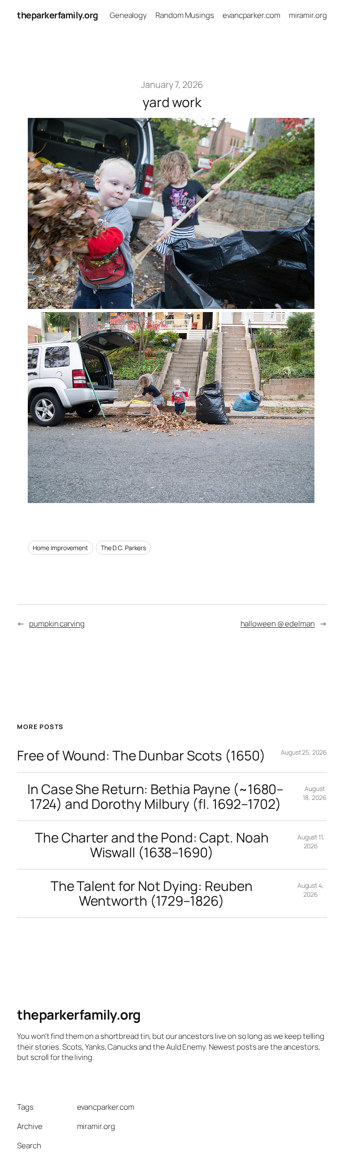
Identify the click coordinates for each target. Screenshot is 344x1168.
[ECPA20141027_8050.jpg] (171, 306)
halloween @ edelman (278, 623)
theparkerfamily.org (57, 15)
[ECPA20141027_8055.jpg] (171, 500)
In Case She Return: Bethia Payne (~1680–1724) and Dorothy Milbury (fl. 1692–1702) (155, 797)
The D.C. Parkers (123, 547)
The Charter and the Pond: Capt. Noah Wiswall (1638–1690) (151, 845)
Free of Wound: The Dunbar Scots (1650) (141, 755)
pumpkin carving (57, 623)
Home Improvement (60, 547)
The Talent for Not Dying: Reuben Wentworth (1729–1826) (152, 893)
